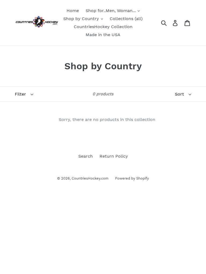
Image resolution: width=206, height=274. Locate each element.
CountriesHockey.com (90, 178)
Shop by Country (81, 18)
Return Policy (114, 156)
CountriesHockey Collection (103, 26)
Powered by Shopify (132, 178)
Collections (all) (126, 18)
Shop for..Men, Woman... (111, 10)
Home (73, 10)
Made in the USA (103, 34)
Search (85, 156)
